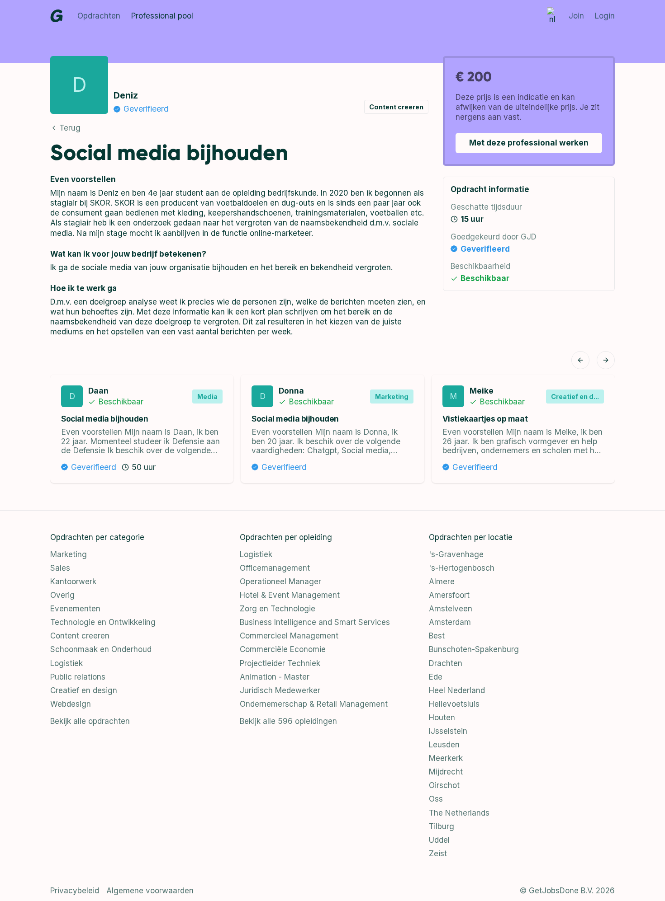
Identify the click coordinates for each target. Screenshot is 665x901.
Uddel (439, 840)
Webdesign (70, 704)
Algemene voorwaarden (150, 890)
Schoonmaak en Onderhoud (101, 649)
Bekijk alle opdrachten (90, 721)
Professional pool (162, 15)
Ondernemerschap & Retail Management (314, 704)
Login (605, 15)
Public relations (77, 676)
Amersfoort (449, 595)
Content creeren (79, 635)
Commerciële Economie (283, 649)
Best (437, 635)
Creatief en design (83, 690)
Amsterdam (450, 622)
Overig (62, 595)
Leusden (444, 744)
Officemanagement (275, 568)
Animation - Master (274, 676)
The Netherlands (459, 812)
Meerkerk (446, 758)
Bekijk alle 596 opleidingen (288, 721)
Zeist (438, 853)
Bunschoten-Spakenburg (474, 649)
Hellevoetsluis (454, 704)
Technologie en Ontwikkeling (103, 622)
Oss (436, 798)
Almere (442, 581)
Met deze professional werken (529, 142)
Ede (435, 676)
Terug (70, 127)
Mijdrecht (446, 771)
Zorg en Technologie (277, 608)
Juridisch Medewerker (280, 690)
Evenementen (75, 608)
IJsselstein (448, 731)
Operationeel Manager (280, 581)
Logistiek (66, 663)
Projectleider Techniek (280, 663)
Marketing (68, 554)
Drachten (445, 663)
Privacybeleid (74, 890)
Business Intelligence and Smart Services (315, 622)
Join (576, 15)
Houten (442, 717)
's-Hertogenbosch (461, 568)
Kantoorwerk (73, 581)
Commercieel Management (289, 635)
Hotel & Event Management (290, 595)
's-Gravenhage (456, 554)
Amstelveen (450, 608)
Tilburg (441, 826)
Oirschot (444, 785)
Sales (60, 568)
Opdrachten (98, 15)
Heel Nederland (457, 690)
